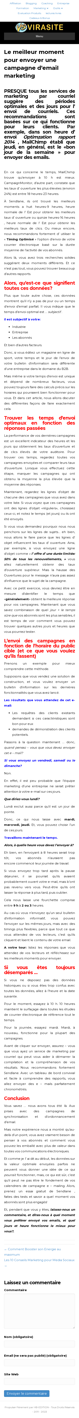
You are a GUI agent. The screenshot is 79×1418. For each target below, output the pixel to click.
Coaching (47, 3)
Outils (56, 8)
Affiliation (15, 3)
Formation (22, 8)
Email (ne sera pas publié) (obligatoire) (35, 1355)
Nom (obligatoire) (18, 1337)
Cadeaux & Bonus (39, 18)
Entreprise (63, 3)
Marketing (40, 8)
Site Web (11, 1374)
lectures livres (53, 13)
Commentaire (15, 1290)
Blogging (31, 3)
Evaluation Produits (29, 13)
